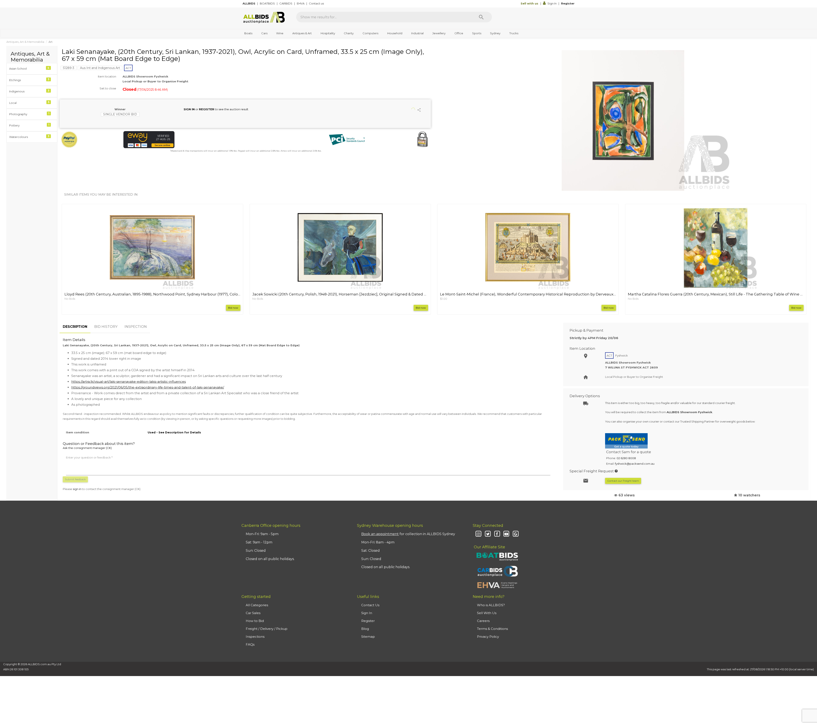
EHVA (301, 3)
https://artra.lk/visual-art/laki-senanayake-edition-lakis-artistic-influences (128, 382)
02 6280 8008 (626, 458)
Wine (279, 33)
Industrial (417, 33)
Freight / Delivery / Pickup (266, 629)
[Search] (481, 17)
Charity (349, 33)
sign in (77, 489)
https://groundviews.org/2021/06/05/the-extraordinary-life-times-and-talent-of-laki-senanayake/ (147, 387)
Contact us (316, 3)
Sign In (552, 3)
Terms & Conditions (492, 629)
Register (567, 3)
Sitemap (368, 637)
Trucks (513, 33)
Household (394, 33)
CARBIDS (286, 3)
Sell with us (530, 3)
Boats (248, 33)
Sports (476, 33)
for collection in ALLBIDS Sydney (408, 534)
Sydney (495, 33)
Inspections (255, 637)
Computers (370, 33)
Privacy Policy (488, 637)
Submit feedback (75, 479)
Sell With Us (486, 613)
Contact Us (370, 605)
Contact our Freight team (623, 480)
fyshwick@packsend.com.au (634, 463)
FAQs (250, 644)
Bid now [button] (233, 307)
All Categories (257, 605)
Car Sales (253, 613)
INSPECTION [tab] (135, 327)
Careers (483, 621)
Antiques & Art (302, 33)
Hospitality (328, 33)
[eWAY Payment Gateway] (183, 139)
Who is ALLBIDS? (491, 605)
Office (458, 33)
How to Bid (255, 621)
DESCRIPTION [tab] (75, 327)
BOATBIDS (268, 3)
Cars (264, 33)
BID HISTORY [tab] (105, 327)
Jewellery (439, 33)
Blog (365, 629)
